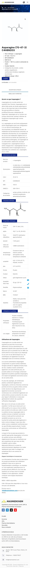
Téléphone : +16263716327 (13, 555)
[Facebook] (3, 510)
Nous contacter (6, 527)
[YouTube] (15, 510)
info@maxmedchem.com (12, 559)
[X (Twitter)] (11, 510)
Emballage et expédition (15, 93)
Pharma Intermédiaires (8, 523)
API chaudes (12, 82)
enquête (5, 78)
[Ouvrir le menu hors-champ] (27, 2)
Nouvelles (4, 525)
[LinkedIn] (7, 510)
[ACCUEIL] (2, 7)
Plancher (21, 566)
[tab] (15, 90)
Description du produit (15, 89)
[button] (23, 2)
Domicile (4, 519)
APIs (3, 521)
